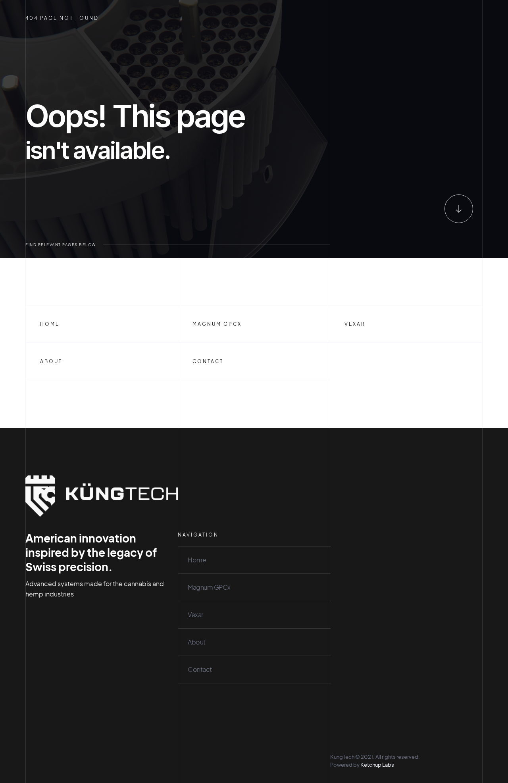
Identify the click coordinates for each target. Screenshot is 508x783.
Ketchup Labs (377, 765)
